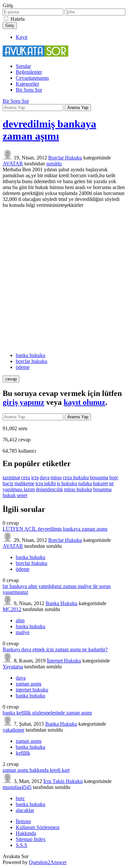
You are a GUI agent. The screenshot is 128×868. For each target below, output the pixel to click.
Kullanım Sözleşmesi (37, 827)
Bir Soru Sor (29, 90)
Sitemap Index (31, 839)
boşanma (99, 477)
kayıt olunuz (84, 402)
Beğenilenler (29, 72)
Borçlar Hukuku (65, 157)
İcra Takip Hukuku (63, 781)
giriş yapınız (23, 402)
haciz (8, 483)
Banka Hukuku (61, 603)
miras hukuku (78, 489)
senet (22, 495)
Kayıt (21, 37)
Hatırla (18, 19)
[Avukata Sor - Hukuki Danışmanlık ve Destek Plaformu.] (35, 55)
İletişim (23, 821)
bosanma (102, 489)
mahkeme (24, 483)
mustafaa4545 (17, 787)
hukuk (9, 495)
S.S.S (21, 845)
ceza (25, 477)
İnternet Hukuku (64, 660)
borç (113, 477)
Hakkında (26, 833)
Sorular (23, 66)
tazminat (11, 477)
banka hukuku (30, 355)
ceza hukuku (76, 477)
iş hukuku (67, 483)
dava (45, 477)
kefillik (23, 753)
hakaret (100, 483)
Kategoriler (27, 84)
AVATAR (13, 546)
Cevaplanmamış (32, 78)
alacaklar (25, 810)
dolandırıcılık (49, 489)
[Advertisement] (64, 280)
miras (56, 477)
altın (20, 620)
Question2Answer (48, 862)
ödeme (23, 367)
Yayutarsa (13, 666)
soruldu (54, 163)
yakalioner (13, 730)
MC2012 (12, 609)
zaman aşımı (28, 683)
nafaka (85, 483)
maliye (23, 632)
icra (35, 477)
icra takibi (45, 483)
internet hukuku (32, 689)
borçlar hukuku (31, 361)
